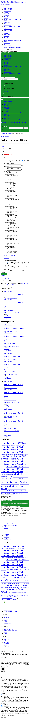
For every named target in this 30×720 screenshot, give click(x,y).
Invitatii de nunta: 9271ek (7, 478)
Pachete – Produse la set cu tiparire (12, 26)
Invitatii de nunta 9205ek (17, 466)
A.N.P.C (6, 528)
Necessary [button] (3, 693)
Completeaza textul (9, 174)
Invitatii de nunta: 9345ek (5, 486)
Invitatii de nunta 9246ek (13, 475)
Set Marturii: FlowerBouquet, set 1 (16, 493)
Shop (8, 646)
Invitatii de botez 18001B (12, 443)
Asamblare (7, 269)
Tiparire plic (7, 265)
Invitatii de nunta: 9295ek (17, 480)
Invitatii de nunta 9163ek (19, 454)
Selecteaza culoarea (9, 163)
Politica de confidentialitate (10, 525)
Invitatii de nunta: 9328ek (24, 484)
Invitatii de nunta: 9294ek (8, 480)
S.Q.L (5, 526)
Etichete (6, 18)
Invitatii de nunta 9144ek (10, 445)
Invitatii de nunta (8, 8)
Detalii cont (6, 534)
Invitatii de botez (8, 9)
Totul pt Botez (7, 11)
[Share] (2, 717)
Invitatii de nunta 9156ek (12, 449)
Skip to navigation (5, 1)
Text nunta (6, 16)
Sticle (5, 23)
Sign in (5, 85)
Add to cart (3, 274)
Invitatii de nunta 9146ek (19, 445)
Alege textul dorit (8, 171)
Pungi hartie (7, 13)
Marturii (6, 12)
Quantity (3, 272)
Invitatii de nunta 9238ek (10, 474)
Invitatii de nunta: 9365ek (5, 490)
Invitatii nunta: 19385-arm (13, 492)
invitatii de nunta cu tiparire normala (12, 19)
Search (5, 126)
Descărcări (6, 537)
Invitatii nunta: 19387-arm (23, 492)
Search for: (3, 76)
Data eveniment (8, 166)
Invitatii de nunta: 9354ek (12, 592)
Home (2, 133)
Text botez (6, 15)
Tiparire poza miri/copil (10, 260)
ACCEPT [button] (26, 665)
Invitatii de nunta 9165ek (17, 456)
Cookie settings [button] (18, 665)
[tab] (16, 278)
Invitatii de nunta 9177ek (12, 458)
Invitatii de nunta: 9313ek (14, 484)
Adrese (5, 538)
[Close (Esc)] (1, 717)
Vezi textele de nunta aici (10, 255)
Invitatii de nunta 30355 (17, 477)
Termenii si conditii (8, 523)
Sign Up (17, 506)
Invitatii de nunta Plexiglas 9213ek (16, 490)
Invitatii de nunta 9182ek (12, 461)
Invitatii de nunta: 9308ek (5, 484)
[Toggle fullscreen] (4, 717)
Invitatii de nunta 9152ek (12, 447)
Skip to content (13, 1)
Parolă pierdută (7, 539)
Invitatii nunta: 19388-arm (5, 493)
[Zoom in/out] (5, 717)
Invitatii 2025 (7, 639)
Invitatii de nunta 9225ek (12, 471)
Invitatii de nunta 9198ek (12, 464)
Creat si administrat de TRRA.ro (8, 599)
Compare (3, 146)
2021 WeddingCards (7, 598)
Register (6, 91)
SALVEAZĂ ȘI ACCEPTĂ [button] (8, 716)
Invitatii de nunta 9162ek (10, 454)
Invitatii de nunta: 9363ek (21, 592)
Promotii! (6, 20)
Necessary (4, 694)
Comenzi (6, 535)
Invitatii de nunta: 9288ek (17, 478)
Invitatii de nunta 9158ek (12, 452)
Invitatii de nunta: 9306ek (15, 482)
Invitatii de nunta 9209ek (9, 285)
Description (6, 278)
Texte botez (6, 258)
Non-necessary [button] (4, 704)
